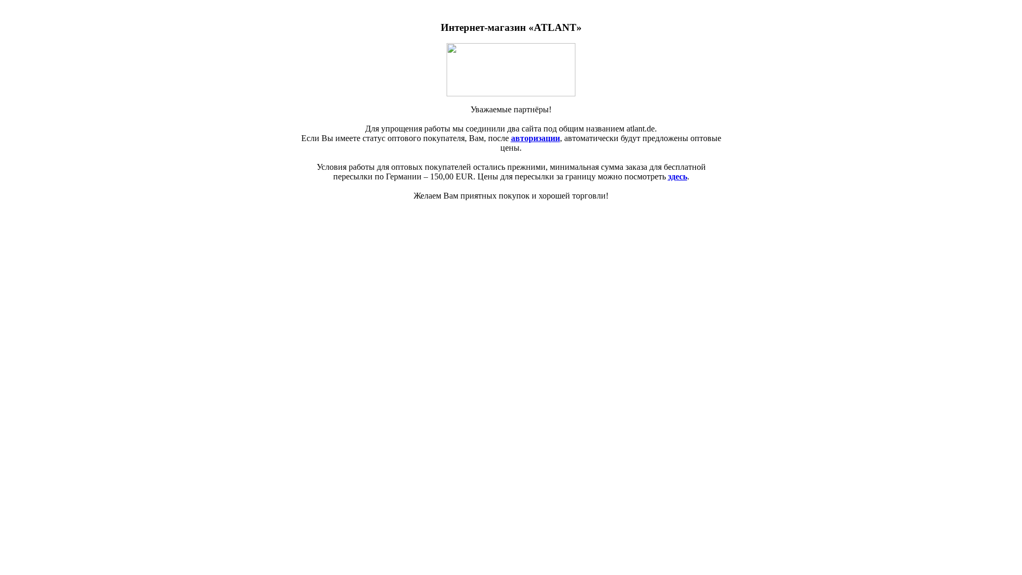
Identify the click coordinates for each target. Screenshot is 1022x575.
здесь (677, 176)
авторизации (535, 138)
